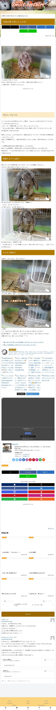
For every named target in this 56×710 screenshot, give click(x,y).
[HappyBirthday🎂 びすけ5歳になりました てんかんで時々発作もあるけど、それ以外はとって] (7, 365)
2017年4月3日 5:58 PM (6, 639)
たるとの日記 (5, 465)
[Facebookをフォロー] (20, 459)
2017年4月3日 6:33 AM (6, 621)
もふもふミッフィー (7, 637)
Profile (46, 701)
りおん (3, 619)
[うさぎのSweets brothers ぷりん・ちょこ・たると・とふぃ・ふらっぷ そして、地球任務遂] (48, 365)
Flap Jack (46, 703)
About (28, 701)
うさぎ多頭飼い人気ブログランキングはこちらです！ (21, 345)
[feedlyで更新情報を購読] (40, 459)
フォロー (29, 433)
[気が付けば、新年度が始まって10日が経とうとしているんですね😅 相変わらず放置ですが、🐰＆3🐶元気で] (34, 383)
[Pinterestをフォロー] (33, 459)
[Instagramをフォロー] (27, 459)
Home (9, 701)
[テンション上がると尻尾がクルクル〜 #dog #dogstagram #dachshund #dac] (7, 383)
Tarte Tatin (9, 703)
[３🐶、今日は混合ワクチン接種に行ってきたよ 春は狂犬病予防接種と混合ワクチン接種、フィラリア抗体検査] (34, 365)
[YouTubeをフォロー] (30, 459)
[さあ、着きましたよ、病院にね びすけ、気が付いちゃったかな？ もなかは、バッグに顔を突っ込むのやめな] (21, 383)
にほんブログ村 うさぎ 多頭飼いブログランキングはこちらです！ (24, 342)
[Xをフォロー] (17, 459)
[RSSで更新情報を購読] (43, 459)
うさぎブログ (26, 454)
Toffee (28, 703)
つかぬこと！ (26, 456)
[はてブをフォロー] (23, 459)
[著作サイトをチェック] (13, 459)
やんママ (15, 444)
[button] (51, 391)
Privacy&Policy (41, 705)
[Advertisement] (28, 41)
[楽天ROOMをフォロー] (36, 459)
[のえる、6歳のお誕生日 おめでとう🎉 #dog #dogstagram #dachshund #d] (21, 365)
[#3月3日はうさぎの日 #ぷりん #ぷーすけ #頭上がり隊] (48, 383)
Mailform (14, 705)
